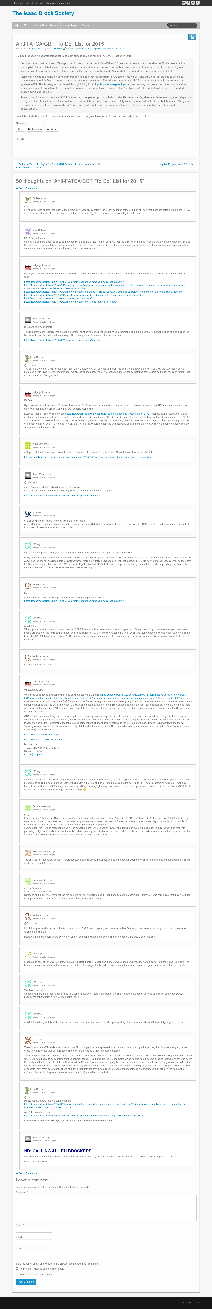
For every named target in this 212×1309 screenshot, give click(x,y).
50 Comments (118, 48)
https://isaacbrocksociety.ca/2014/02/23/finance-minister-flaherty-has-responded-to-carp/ (70, 301)
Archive (86, 25)
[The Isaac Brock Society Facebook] (188, 3)
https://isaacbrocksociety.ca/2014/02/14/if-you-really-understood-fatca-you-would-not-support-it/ (74, 281)
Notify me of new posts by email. (36, 1274)
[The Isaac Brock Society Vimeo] (193, 3)
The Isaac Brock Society (43, 13)
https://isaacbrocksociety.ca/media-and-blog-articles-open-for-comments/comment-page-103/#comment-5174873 (83, 1115)
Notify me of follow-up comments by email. (42, 1268)
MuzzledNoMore (54, 48)
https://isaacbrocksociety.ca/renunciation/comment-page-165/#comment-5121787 (108, 413)
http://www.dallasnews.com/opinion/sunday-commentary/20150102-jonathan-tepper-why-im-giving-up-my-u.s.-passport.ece (88, 457)
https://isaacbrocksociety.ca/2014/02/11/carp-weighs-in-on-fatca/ (58, 298)
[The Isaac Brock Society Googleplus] (184, 3)
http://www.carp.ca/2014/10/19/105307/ (44, 739)
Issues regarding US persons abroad (93, 48)
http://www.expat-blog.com (115, 84)
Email (19, 1236)
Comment (22, 1192)
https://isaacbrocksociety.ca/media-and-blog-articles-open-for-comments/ (62, 495)
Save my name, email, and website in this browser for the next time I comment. (57, 1263)
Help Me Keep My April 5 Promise (176, 164)
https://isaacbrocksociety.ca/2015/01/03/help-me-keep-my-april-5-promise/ (63, 340)
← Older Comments (26, 188)
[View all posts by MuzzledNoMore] (64, 48)
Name (20, 1225)
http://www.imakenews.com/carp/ (41, 734)
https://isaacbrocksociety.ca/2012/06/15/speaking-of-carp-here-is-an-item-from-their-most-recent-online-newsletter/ (84, 295)
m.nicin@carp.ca (33, 754)
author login (70, 25)
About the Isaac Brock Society (41, 25)
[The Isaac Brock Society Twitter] (198, 3)
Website (20, 1248)
